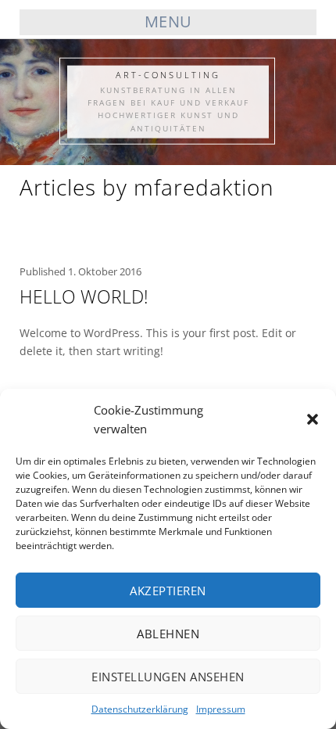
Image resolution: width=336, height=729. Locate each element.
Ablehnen (168, 633)
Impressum (220, 709)
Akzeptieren (168, 590)
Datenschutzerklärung (139, 709)
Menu (168, 21)
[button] (312, 419)
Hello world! (84, 296)
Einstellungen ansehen (168, 676)
